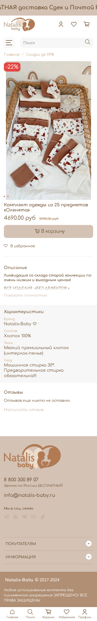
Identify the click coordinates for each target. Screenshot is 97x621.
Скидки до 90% (40, 55)
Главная (12, 55)
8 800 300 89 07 (21, 479)
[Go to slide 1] (4, 196)
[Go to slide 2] (8, 196)
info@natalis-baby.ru (29, 495)
